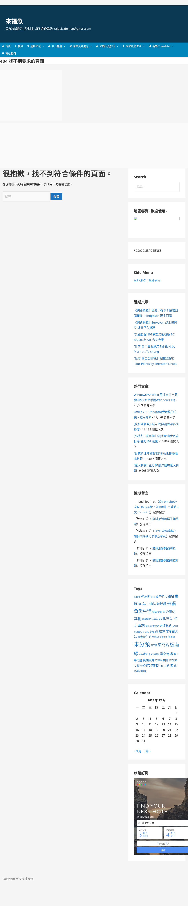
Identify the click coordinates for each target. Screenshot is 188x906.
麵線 (143, 671)
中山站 (151, 604)
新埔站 (155, 637)
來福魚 (14, 21)
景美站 (171, 637)
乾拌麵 (161, 604)
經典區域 (35, 46)
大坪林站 (165, 626)
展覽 (162, 631)
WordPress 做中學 (152, 596)
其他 (138, 618)
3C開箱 (137, 596)
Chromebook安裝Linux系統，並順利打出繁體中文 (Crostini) (156, 507)
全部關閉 (154, 280)
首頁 (8, 46)
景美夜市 (163, 637)
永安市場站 (154, 654)
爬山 (176, 654)
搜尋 (20, 46)
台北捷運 (57, 46)
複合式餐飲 (144, 666)
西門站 (155, 666)
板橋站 (143, 654)
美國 (165, 660)
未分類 (142, 644)
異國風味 (149, 660)
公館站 (170, 612)
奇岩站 (146, 631)
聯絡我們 (11, 53)
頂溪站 (137, 671)
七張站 (169, 596)
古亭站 (155, 619)
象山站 (165, 665)
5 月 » (147, 751)
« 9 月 (137, 751)
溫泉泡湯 (166, 654)
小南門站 (153, 631)
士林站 (155, 626)
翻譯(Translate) (161, 46)
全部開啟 (140, 280)
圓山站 (149, 626)
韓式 (173, 665)
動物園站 (146, 619)
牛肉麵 (138, 660)
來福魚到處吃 (80, 46)
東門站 (154, 645)
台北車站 (166, 618)
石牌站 (158, 660)
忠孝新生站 (144, 637)
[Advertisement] (31, 95)
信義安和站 (158, 612)
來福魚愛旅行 (107, 46)
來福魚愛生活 (133, 46)
